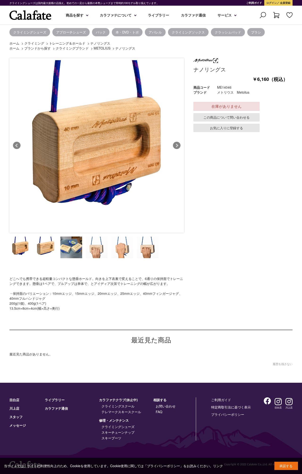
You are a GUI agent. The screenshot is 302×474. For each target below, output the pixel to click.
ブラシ (256, 32)
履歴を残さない (283, 364)
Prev (17, 145)
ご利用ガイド (254, 2)
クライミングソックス (188, 32)
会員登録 (284, 2)
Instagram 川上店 (289, 401)
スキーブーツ (111, 438)
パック (101, 32)
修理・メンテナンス (114, 420)
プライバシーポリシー (227, 414)
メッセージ (17, 425)
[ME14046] (20, 247)
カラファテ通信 (193, 15)
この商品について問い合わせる (226, 117)
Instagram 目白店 (278, 401)
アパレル (155, 32)
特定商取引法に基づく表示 (231, 407)
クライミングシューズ (29, 32)
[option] (4, 32)
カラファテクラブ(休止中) (118, 399)
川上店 (14, 408)
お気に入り (289, 15)
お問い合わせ (166, 406)
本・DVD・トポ (127, 32)
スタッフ (16, 416)
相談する (160, 399)
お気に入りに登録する (226, 127)
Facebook (267, 400)
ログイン (271, 2)
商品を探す (75, 15)
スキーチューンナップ (117, 432)
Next (176, 145)
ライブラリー (158, 15)
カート (276, 15)
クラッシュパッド (228, 32)
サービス (225, 15)
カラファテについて (116, 15)
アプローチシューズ (71, 32)
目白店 (14, 399)
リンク (218, 465)
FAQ (159, 411)
